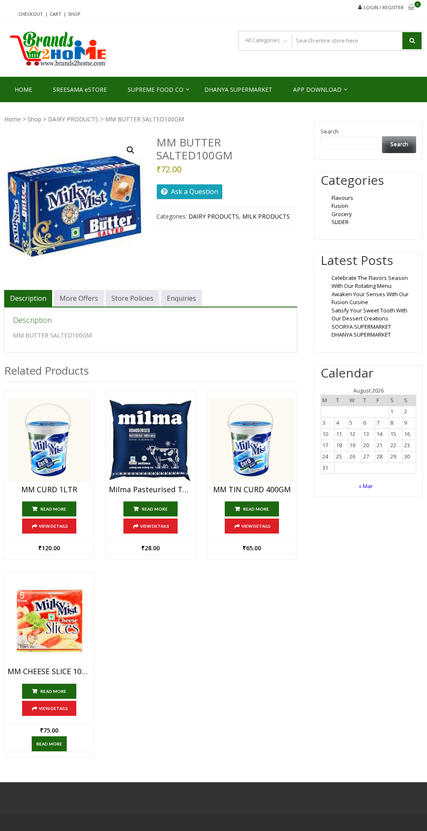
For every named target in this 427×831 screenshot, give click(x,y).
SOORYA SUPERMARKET (361, 326)
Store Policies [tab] (132, 298)
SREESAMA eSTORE (80, 89)
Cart (55, 14)
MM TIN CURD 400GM (252, 489)
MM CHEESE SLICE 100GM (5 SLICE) (49, 671)
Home (12, 119)
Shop (74, 14)
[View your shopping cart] (411, 7)
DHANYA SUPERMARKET (238, 89)
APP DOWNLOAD (317, 89)
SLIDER (340, 222)
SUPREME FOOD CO (155, 89)
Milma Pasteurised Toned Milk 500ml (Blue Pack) (150, 489)
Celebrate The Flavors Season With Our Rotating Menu (370, 282)
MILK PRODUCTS (266, 216)
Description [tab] (28, 298)
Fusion (340, 205)
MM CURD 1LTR (49, 489)
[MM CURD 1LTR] (49, 440)
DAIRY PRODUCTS (73, 119)
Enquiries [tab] (181, 298)
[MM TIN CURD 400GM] (252, 440)
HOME (23, 89)
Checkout (30, 14)
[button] (130, 150)
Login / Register (384, 7)
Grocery (342, 214)
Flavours (342, 197)
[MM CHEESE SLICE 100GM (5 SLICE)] (49, 622)
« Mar (366, 486)
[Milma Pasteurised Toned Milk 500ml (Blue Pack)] (150, 440)
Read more (53, 508)
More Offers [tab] (79, 298)
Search (330, 131)
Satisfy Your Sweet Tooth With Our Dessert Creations (369, 314)
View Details (53, 526)
